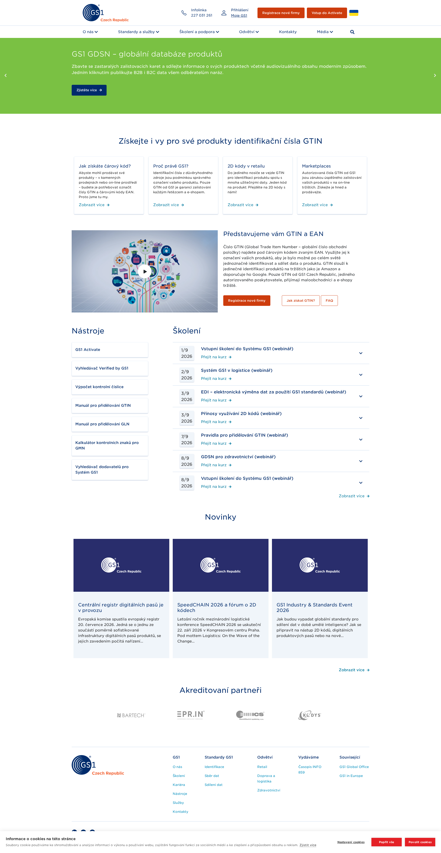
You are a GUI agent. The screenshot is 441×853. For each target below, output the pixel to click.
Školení (179, 776)
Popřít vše (386, 842)
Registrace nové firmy (281, 13)
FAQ (329, 300)
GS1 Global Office (354, 767)
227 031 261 (201, 15)
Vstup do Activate (327, 13)
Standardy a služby (136, 32)
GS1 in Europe (351, 776)
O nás (88, 32)
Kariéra (179, 785)
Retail (262, 767)
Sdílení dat (214, 785)
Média (323, 32)
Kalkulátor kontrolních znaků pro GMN (107, 445)
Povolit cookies (420, 842)
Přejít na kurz (213, 357)
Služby (178, 803)
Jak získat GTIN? (301, 300)
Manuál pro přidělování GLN (102, 424)
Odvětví (246, 32)
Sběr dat (212, 776)
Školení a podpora (197, 32)
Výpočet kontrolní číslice (99, 387)
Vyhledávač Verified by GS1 (101, 368)
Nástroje (180, 794)
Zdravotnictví (268, 790)
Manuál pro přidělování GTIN (103, 405)
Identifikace (214, 767)
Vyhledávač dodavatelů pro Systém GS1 (102, 470)
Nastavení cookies (351, 842)
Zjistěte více (86, 96)
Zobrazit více (92, 205)
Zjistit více (308, 845)
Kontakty (288, 32)
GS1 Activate (87, 349)
